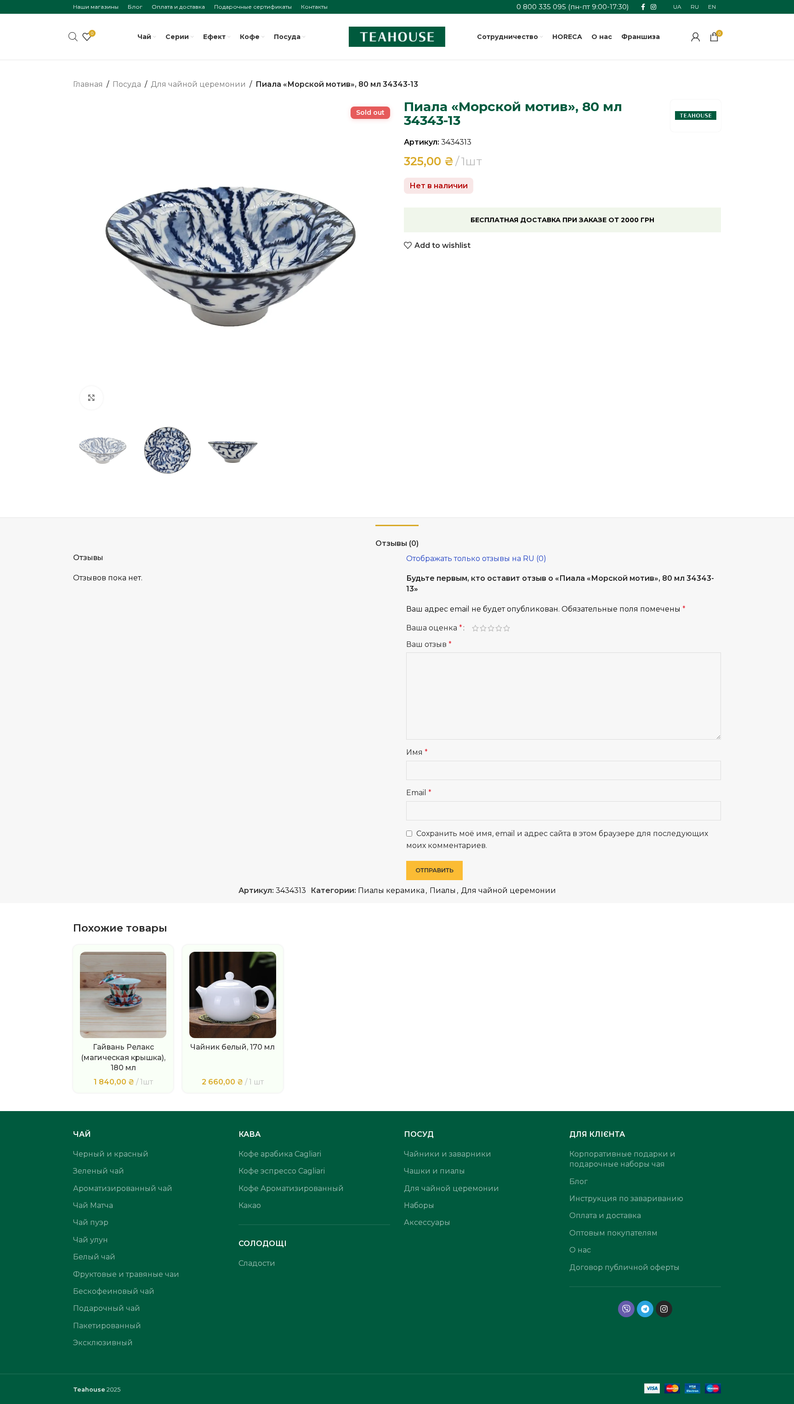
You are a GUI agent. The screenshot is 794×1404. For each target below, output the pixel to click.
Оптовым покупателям (613, 1233)
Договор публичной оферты (624, 1267)
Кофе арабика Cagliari (279, 1154)
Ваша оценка (434, 628)
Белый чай (94, 1256)
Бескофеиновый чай (113, 1291)
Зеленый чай (98, 1171)
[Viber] (626, 1309)
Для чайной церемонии (198, 84)
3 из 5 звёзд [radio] (491, 628)
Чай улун (90, 1240)
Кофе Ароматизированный (291, 1188)
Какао (249, 1205)
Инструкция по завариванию (626, 1198)
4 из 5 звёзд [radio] (499, 628)
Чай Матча (93, 1205)
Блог (578, 1181)
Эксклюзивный (103, 1342)
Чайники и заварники (447, 1154)
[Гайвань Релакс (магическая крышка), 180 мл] (123, 995)
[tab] (397, 539)
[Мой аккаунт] (695, 37)
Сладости (256, 1263)
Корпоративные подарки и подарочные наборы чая (622, 1159)
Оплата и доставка (605, 1215)
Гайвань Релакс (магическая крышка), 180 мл (123, 1057)
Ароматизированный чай (122, 1188)
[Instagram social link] (653, 7)
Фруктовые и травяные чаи (126, 1274)
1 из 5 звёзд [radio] (475, 628)
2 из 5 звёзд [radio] (483, 628)
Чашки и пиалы (434, 1171)
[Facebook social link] (643, 7)
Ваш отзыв (429, 644)
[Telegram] (645, 1309)
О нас (580, 1250)
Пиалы (443, 890)
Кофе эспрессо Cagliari (281, 1171)
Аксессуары (427, 1222)
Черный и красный (110, 1154)
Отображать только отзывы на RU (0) (476, 558)
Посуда (127, 84)
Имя (417, 752)
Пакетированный (107, 1325)
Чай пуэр (90, 1222)
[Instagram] (664, 1309)
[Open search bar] (73, 36)
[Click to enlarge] (91, 397)
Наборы (419, 1205)
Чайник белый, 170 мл (232, 1047)
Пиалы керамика (391, 890)
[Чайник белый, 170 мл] (232, 995)
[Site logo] (397, 36)
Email (418, 792)
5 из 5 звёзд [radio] (506, 628)
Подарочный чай (106, 1308)
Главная (88, 84)
